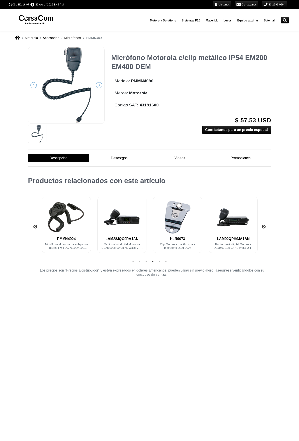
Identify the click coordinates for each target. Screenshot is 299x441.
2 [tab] (139, 261)
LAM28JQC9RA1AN (122, 239)
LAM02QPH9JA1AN (233, 239)
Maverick (212, 20)
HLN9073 (177, 239)
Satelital (269, 20)
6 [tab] (166, 261)
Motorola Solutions (163, 20)
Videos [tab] (179, 158)
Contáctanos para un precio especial (236, 130)
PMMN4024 (66, 239)
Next (264, 227)
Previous (35, 227)
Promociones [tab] (240, 158)
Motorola (31, 38)
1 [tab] (133, 261)
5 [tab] (159, 261)
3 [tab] (146, 261)
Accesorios (51, 38)
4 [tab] (153, 261)
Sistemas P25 (191, 20)
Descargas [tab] (119, 158)
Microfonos (72, 38)
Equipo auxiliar (247, 20)
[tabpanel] (66, 227)
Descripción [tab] (58, 158)
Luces (227, 20)
